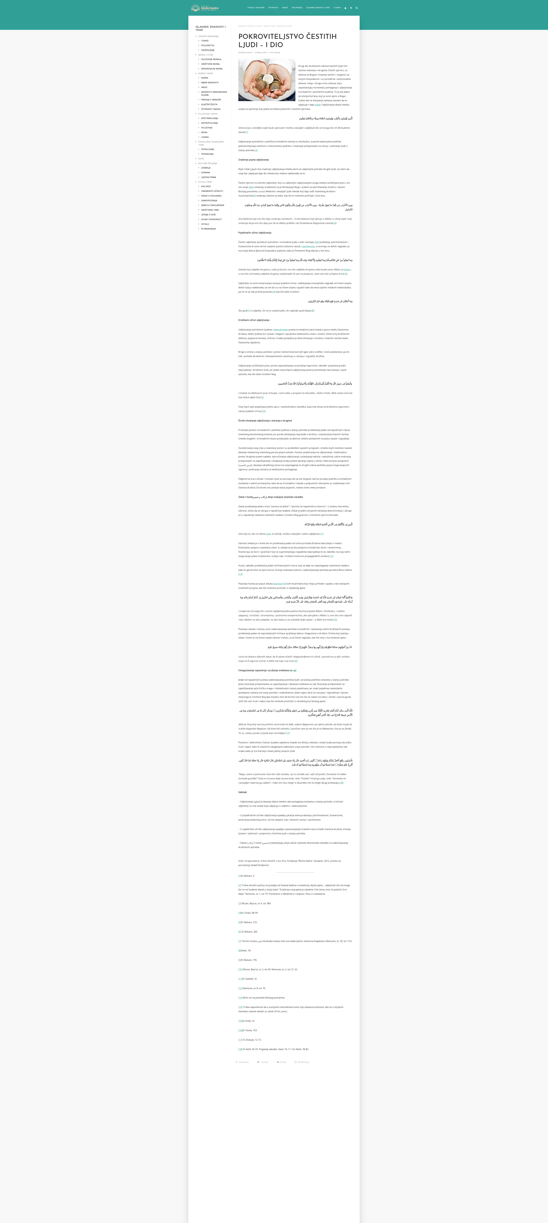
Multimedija (297, 8)
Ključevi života (209, 104)
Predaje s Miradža (211, 99)
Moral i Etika (205, 54)
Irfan (204, 132)
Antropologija (209, 123)
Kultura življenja (207, 163)
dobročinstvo (281, 329)
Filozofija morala (211, 59)
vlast (268, 533)
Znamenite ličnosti (212, 191)
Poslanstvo (207, 45)
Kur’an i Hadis (205, 73)
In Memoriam (208, 228)
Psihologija (207, 149)
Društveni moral (210, 64)
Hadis (204, 87)
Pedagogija (207, 154)
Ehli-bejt (206, 186)
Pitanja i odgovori (256, 8)
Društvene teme (210, 209)
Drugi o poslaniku (211, 195)
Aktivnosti (273, 8)
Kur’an (204, 77)
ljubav (347, 269)
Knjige (285, 8)
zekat (318, 104)
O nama (337, 8)
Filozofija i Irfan (207, 113)
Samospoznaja (209, 200)
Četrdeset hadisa (210, 109)
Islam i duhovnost (211, 219)
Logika (205, 137)
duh (317, 242)
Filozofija (206, 127)
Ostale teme (205, 182)
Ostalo (205, 224)
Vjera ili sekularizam (212, 205)
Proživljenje (207, 50)
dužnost (277, 583)
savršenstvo (308, 246)
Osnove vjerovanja (208, 36)
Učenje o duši (208, 214)
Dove (201, 158)
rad (294, 670)
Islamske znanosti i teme (318, 8)
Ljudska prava (208, 177)
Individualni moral (212, 68)
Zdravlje (205, 167)
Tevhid (204, 40)
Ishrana (205, 172)
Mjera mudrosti (210, 82)
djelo (251, 187)
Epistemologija (209, 118)
